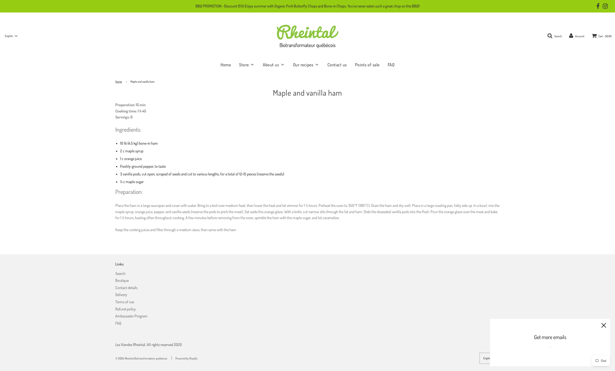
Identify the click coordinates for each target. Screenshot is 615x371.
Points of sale (367, 64)
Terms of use (124, 301)
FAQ (391, 64)
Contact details (126, 287)
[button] (11, 36)
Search (120, 273)
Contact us (337, 64)
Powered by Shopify (186, 358)
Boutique (122, 280)
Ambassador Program (131, 316)
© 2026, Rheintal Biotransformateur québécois (141, 358)
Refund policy (125, 309)
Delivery (121, 294)
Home (226, 64)
